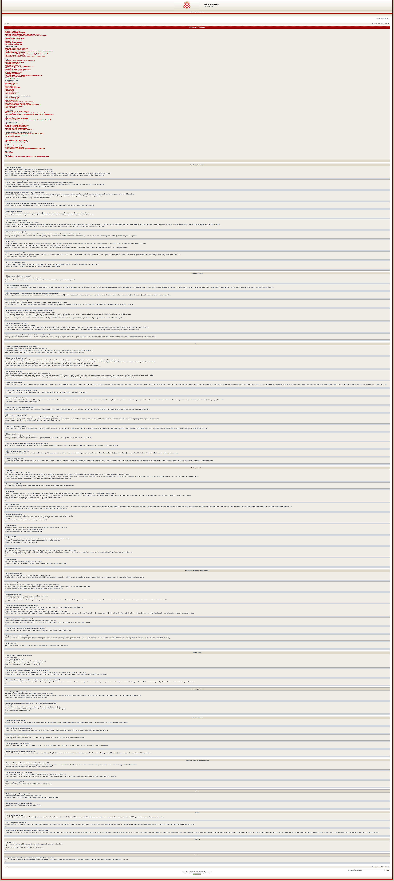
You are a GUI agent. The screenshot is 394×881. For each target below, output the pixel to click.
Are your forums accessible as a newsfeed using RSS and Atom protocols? (27, 156)
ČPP (191, 12)
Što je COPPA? (9, 41)
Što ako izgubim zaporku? (12, 37)
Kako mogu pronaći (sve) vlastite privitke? (17, 142)
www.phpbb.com (38, 847)
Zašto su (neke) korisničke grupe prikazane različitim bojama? (23, 104)
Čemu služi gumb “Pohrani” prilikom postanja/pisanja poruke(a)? (23, 75)
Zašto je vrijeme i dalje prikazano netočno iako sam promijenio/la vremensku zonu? (29, 51)
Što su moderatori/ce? (11, 99)
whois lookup (135, 832)
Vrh (5, 176)
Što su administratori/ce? (12, 97)
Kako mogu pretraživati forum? (14, 124)
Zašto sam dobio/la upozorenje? (14, 72)
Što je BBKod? (9, 82)
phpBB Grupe (50, 817)
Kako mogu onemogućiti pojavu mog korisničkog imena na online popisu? (26, 35)
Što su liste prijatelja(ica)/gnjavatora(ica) (16, 118)
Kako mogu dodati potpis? (12, 63)
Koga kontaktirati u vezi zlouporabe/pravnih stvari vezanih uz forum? (25, 148)
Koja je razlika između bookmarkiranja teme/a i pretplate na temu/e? (24, 133)
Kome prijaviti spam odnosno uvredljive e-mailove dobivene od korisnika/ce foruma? (29, 114)
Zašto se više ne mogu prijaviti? (14, 40)
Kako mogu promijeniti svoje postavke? (16, 48)
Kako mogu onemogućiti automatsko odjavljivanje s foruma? (22, 34)
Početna (7, 23)
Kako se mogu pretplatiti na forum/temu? (17, 135)
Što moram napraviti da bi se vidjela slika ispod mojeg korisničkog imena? (26, 54)
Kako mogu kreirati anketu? (13, 65)
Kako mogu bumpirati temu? (13, 78)
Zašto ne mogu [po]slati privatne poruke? (17, 111)
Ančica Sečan (59, 844)
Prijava (202, 12)
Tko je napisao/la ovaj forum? (13, 146)
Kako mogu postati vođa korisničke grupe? (17, 103)
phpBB (190, 871)
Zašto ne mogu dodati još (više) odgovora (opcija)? (19, 66)
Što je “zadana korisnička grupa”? (15, 106)
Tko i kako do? (9, 152)
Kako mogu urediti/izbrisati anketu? (15, 68)
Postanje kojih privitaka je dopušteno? (16, 140)
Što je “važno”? (9, 90)
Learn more (125, 859)
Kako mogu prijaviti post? (12, 73)
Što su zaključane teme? (12, 92)
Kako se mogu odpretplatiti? (13, 136)
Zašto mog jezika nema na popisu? (15, 52)
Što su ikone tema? (10, 93)
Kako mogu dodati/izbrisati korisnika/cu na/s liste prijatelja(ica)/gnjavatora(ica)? (28, 120)
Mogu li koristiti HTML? (11, 83)
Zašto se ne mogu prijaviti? (12, 31)
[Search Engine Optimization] (197, 874)
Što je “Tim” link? (10, 107)
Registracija (196, 12)
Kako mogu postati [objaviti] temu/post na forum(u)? (20, 61)
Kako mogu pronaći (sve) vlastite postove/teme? (19, 129)
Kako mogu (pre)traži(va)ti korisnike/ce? (16, 128)
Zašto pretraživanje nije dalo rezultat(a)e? (17, 125)
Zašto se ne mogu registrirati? (13, 42)
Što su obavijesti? (10, 89)
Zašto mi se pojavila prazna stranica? (15, 126)
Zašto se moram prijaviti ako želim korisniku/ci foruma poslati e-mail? (25, 57)
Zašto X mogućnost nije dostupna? (15, 147)
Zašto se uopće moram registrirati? (15, 32)
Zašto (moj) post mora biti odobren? (15, 76)
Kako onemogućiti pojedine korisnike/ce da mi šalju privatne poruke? (25, 113)
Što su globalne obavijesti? (12, 87)
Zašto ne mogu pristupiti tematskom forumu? (18, 69)
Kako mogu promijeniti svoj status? (15, 55)
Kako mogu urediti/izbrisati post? (14, 62)
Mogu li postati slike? (11, 86)
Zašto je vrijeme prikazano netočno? (15, 49)
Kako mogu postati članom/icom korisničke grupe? (19, 102)
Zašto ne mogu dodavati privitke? (14, 71)
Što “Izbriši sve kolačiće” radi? (14, 44)
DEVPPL (195, 873)
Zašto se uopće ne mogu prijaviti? (14, 38)
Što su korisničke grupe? (12, 100)
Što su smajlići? (9, 85)
